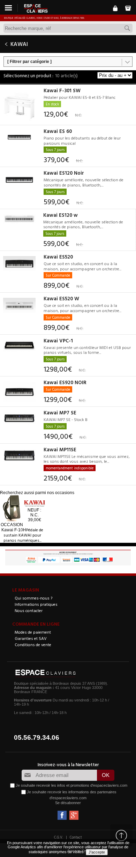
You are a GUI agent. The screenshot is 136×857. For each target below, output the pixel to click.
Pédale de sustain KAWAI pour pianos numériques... (23, 534)
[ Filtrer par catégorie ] (29, 61)
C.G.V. (58, 837)
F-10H (13, 529)
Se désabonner (68, 803)
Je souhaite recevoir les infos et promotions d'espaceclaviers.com (71, 785)
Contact (76, 837)
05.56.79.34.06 (36, 737)
